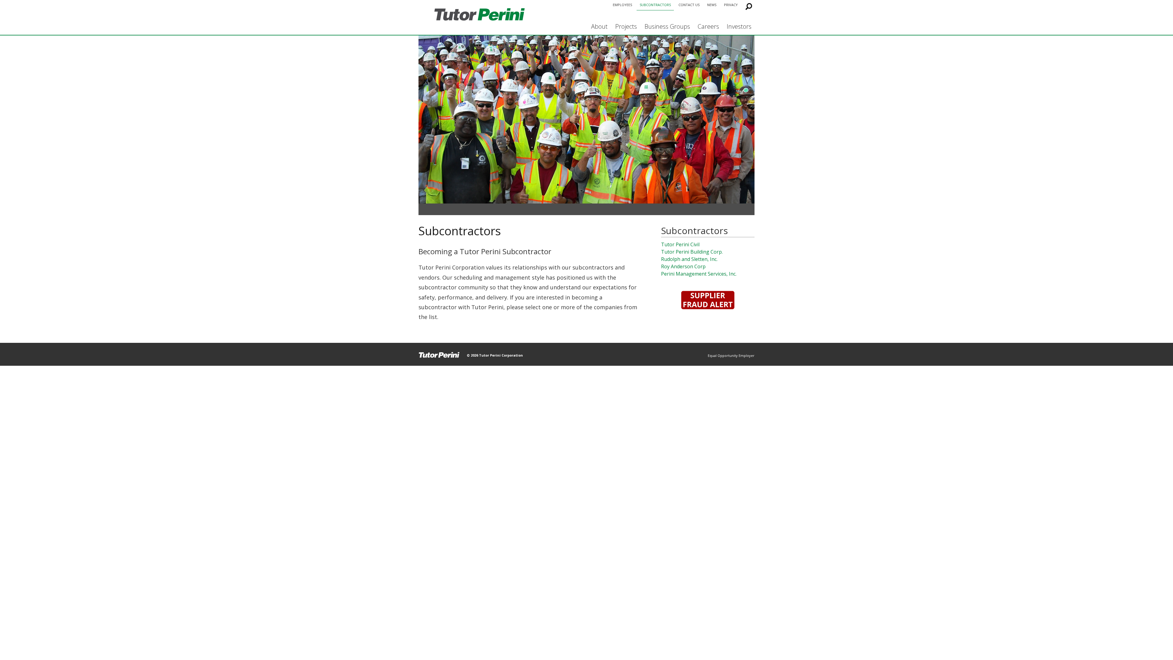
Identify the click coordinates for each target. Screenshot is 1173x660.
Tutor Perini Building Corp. (692, 251)
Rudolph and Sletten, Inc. (689, 259)
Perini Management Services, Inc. (698, 273)
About (599, 26)
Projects (626, 26)
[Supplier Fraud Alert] (708, 300)
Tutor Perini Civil (680, 244)
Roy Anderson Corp (683, 266)
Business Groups (667, 26)
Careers (708, 26)
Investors (739, 26)
